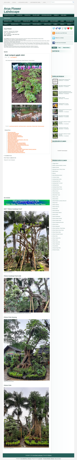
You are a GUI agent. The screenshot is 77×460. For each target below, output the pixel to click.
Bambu (56, 24)
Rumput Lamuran (41, 126)
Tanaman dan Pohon (9, 15)
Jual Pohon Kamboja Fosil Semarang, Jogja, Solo (18, 139)
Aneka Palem (48, 24)
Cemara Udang (56, 177)
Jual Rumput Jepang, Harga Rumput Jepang (17, 144)
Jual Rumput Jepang (22, 126)
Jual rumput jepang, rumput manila (15, 148)
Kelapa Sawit (36, 15)
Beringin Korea (8, 21)
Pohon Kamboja (37, 24)
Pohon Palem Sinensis (12, 137)
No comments (14, 57)
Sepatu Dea (35, 21)
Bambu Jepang (62, 97)
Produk (14, 2)
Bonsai (69, 24)
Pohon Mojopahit (56, 226)
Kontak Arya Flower (23, 2)
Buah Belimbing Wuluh (57, 175)
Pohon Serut (17, 21)
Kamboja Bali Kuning (57, 179)
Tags (60, 47)
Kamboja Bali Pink (56, 181)
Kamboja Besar (56, 185)
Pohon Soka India (56, 242)
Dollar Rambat (54, 21)
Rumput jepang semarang (13, 140)
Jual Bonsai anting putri (63, 127)
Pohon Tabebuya (56, 243)
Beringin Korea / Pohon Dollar (59, 169)
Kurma (62, 21)
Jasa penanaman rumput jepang (14, 147)
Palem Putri (55, 202)
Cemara (62, 24)
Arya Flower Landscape (12, 10)
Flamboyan (19, 15)
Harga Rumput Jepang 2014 (64, 79)
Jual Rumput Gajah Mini (13, 126)
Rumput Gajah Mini (12, 132)
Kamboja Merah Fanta (57, 187)
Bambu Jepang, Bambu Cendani (59, 165)
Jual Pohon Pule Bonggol (13, 134)
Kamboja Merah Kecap (57, 189)
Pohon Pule (27, 15)
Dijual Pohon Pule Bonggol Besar (15, 135)
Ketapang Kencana (47, 15)
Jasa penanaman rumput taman (14, 146)
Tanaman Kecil (15, 24)
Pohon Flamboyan (56, 216)
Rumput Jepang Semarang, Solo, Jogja (16, 150)
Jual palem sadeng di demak (64, 85)
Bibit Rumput (55, 171)
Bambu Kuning (56, 167)
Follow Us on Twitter (59, 37)
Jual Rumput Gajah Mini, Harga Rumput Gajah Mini (18, 145)
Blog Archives (66, 47)
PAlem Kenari (55, 191)
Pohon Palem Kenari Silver (58, 230)
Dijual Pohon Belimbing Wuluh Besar (15, 136)
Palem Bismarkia (56, 192)
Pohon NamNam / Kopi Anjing (59, 228)
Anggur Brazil (55, 163)
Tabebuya (56, 15)
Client (44, 2)
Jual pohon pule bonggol (64, 115)
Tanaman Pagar (26, 24)
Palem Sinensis (56, 206)
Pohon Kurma (55, 224)
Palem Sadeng (56, 204)
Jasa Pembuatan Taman (35, 2)
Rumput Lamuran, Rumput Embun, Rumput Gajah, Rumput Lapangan (22, 149)
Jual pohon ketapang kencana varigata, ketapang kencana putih (65, 92)
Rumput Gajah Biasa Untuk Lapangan (15, 151)
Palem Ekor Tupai (56, 194)
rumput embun (29, 126)
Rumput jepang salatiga (13, 141)
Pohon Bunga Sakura (57, 212)
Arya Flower (7, 2)
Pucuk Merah (69, 21)
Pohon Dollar (26, 21)
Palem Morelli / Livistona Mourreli (59, 200)
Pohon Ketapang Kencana (58, 222)
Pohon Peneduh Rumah (58, 234)
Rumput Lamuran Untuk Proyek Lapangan (16, 152)
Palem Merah (55, 198)
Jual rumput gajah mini (15, 55)
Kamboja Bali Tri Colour (63, 103)
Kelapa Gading (44, 21)
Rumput (6, 24)
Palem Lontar (55, 196)
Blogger (50, 455)
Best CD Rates (58, 458)
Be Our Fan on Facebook (60, 42)
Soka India (63, 15)
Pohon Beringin (56, 210)
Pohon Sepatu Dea (57, 238)
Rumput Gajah (34, 126)
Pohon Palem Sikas (57, 232)
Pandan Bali (7, 18)
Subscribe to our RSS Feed (61, 33)
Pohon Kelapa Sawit (57, 220)
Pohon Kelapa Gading (12, 138)
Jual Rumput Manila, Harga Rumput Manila (16, 142)
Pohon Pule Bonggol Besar (13, 133)
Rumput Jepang (56, 249)
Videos (54, 47)
